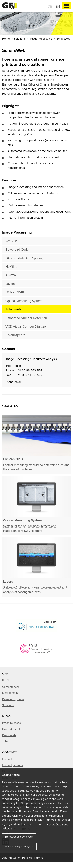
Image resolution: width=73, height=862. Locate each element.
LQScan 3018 (14, 292)
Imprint (38, 857)
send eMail (14, 382)
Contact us (9, 759)
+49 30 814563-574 (29, 370)
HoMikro (11, 266)
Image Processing (41, 39)
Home (6, 39)
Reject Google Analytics (19, 836)
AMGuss (11, 241)
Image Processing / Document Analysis (31, 359)
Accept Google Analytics (19, 846)
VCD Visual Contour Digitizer (26, 326)
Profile (6, 680)
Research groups (13, 699)
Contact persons (12, 765)
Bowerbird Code (17, 249)
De (50, 6)
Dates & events (11, 729)
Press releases (11, 723)
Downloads (9, 735)
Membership (10, 693)
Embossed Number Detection (26, 318)
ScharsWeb (13, 309)
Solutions (20, 39)
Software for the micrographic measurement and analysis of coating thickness (35, 589)
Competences (11, 687)
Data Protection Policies (17, 857)
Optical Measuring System (23, 300)
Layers (10, 283)
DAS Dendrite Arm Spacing (24, 258)
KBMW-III (11, 275)
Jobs (5, 741)
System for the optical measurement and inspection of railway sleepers (29, 528)
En (58, 6)
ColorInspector (15, 335)
